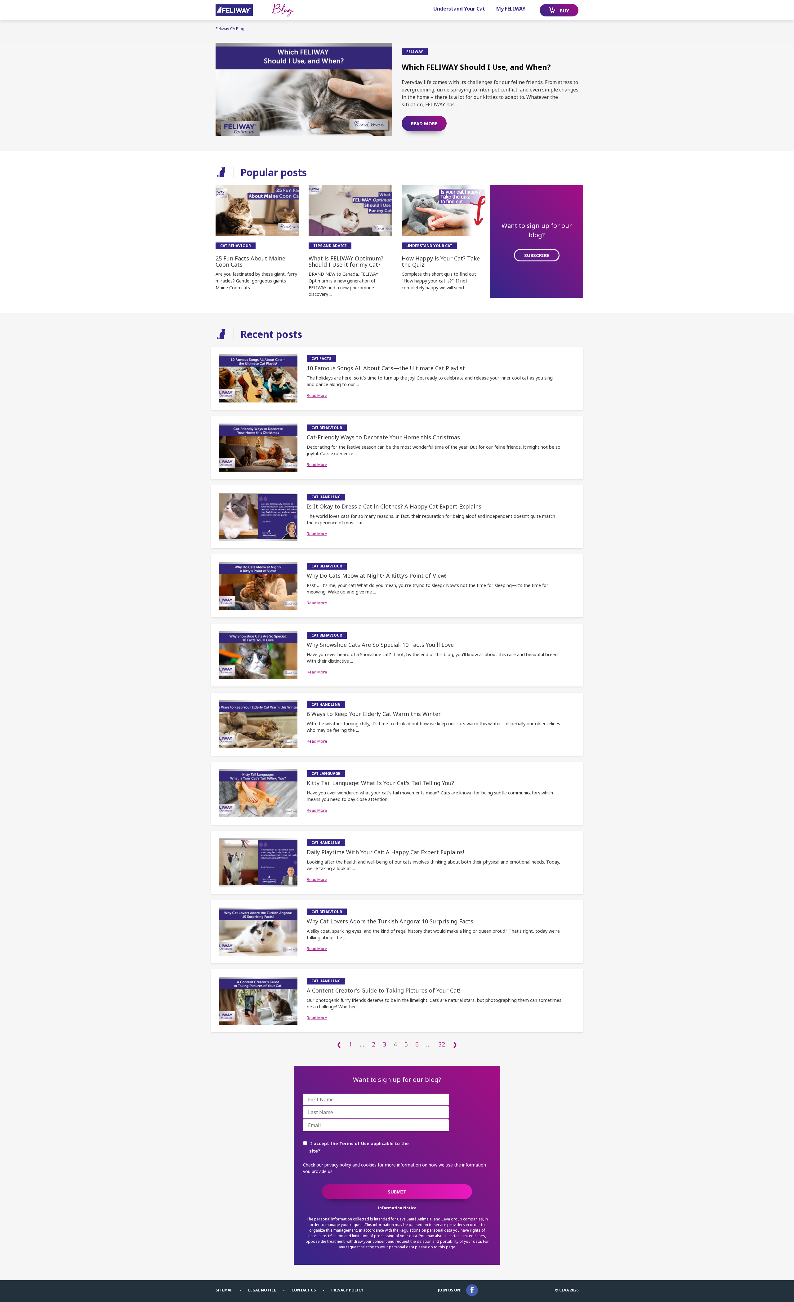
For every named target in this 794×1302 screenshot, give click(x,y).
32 (441, 1044)
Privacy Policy (347, 1290)
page (450, 1247)
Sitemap (224, 1290)
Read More (317, 395)
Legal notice (262, 1290)
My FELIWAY (510, 8)
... (362, 1044)
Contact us (304, 1290)
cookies (368, 1165)
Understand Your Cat (459, 8)
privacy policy (337, 1165)
